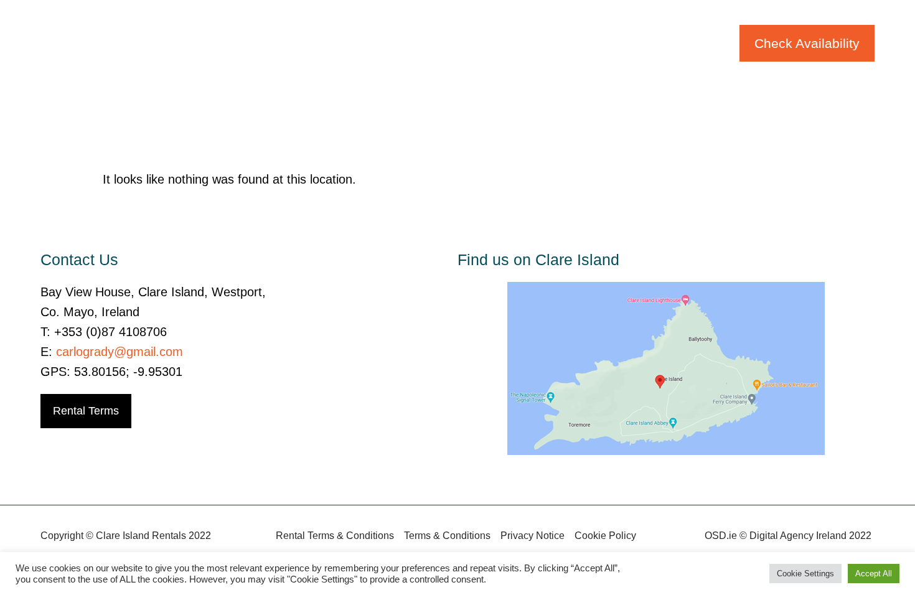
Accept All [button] (873, 573)
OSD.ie (721, 535)
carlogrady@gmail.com (119, 351)
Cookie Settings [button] (805, 573)
